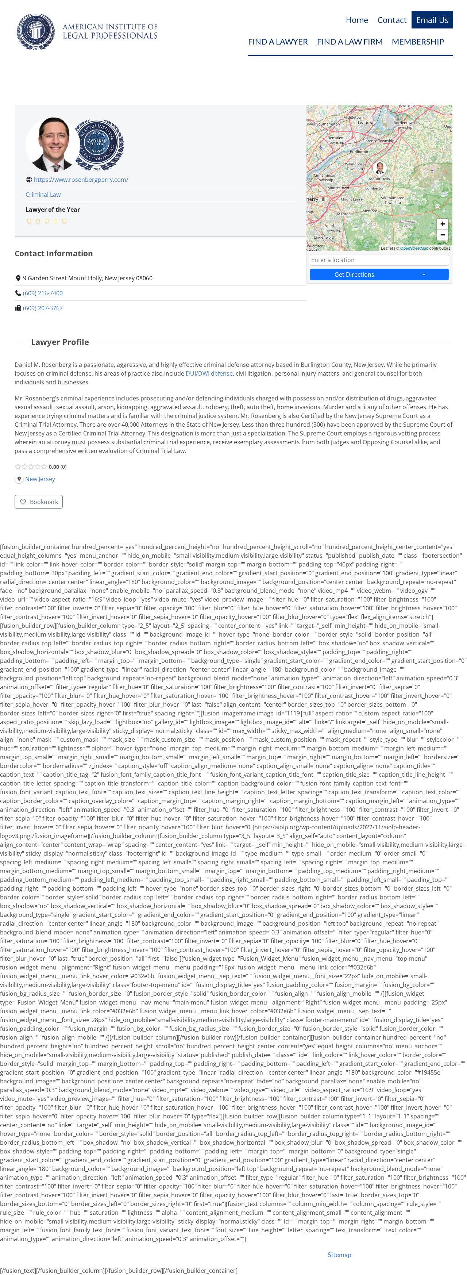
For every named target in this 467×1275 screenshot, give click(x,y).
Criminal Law (43, 195)
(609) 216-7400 (43, 293)
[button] (442, 224)
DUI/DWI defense (209, 373)
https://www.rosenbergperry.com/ (81, 180)
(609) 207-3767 (43, 308)
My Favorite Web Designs (287, 1255)
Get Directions (354, 274)
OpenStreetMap (414, 248)
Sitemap (339, 1255)
